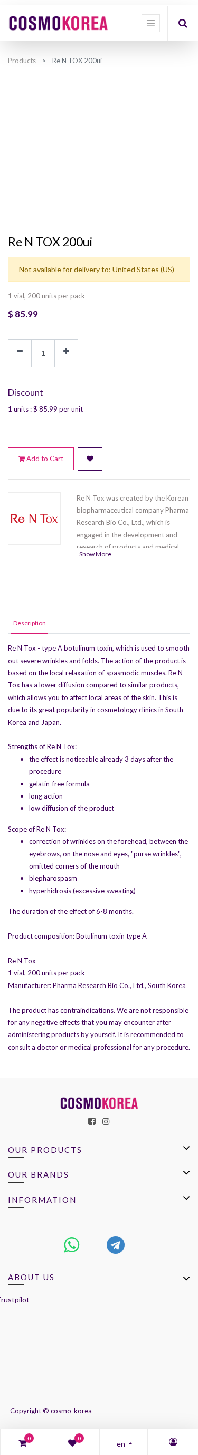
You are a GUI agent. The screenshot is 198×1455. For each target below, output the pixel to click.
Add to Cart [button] (44, 458)
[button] (90, 459)
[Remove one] (20, 353)
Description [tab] (29, 623)
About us (31, 1277)
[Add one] (66, 353)
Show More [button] (95, 554)
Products (22, 60)
